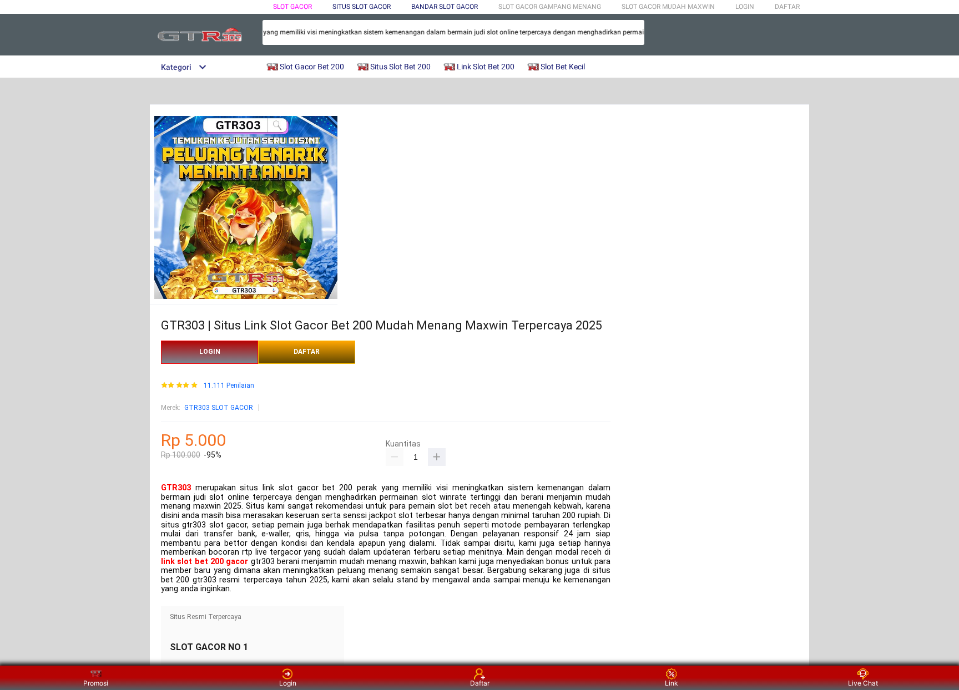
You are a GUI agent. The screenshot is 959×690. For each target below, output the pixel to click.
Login (287, 683)
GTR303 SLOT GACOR (218, 408)
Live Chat (863, 683)
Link (671, 683)
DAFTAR (787, 7)
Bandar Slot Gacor (444, 7)
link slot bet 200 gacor (204, 561)
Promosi (95, 683)
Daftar (479, 683)
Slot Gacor (292, 7)
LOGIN (744, 7)
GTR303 (176, 488)
